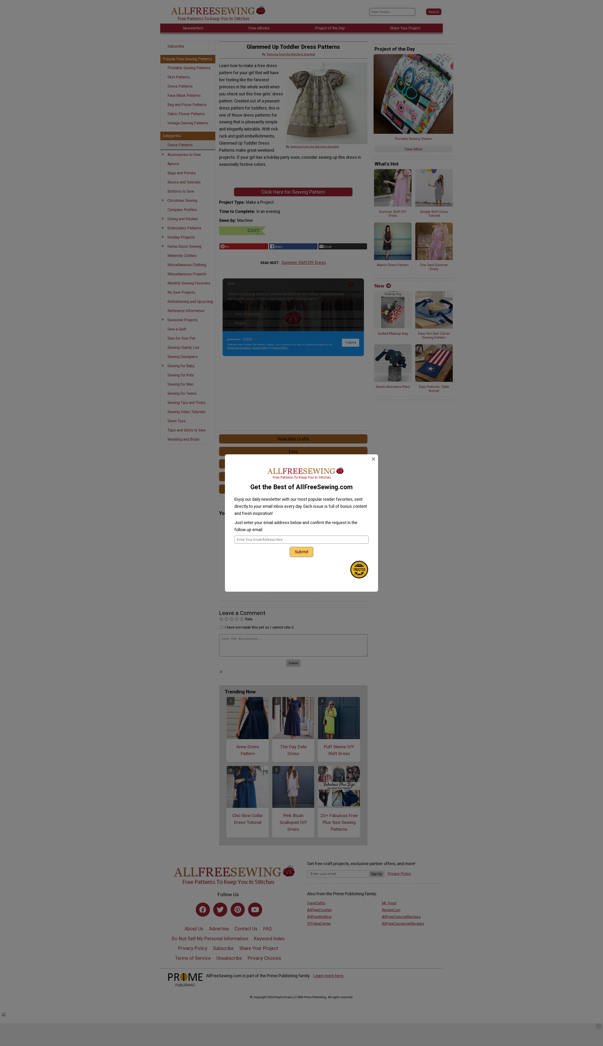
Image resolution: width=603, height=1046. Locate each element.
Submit (301, 551)
